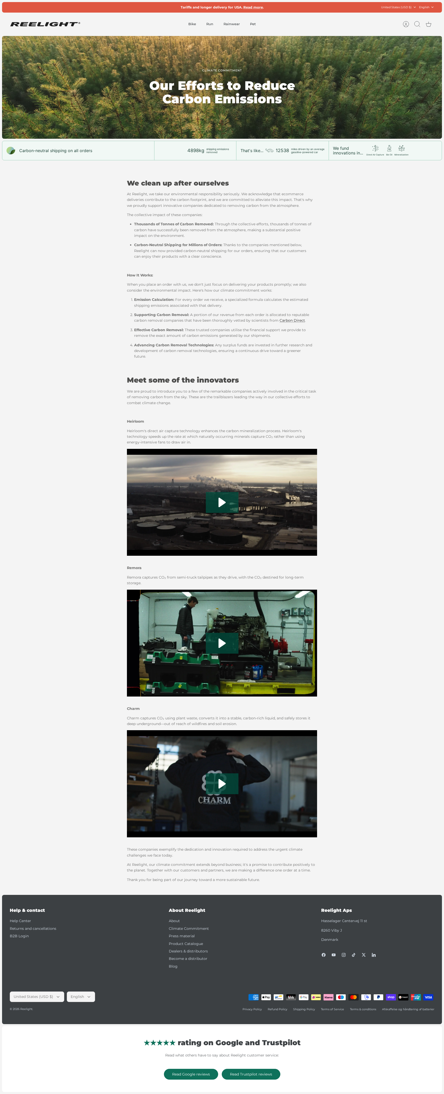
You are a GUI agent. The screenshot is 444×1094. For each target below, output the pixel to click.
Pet (253, 24)
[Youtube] (334, 954)
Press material (182, 936)
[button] (222, 502)
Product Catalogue (186, 943)
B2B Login (19, 936)
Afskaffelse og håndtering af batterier (408, 1009)
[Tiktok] (354, 954)
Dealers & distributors (188, 951)
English (424, 7)
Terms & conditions (363, 1009)
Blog (173, 966)
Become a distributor (188, 958)
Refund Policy (277, 1009)
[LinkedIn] (374, 954)
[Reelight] (45, 24)
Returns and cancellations (33, 928)
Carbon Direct (292, 320)
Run (209, 24)
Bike (192, 24)
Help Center (20, 921)
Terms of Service (332, 1009)
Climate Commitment (189, 928)
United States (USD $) (396, 7)
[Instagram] (344, 954)
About (174, 921)
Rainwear (232, 24)
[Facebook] (324, 954)
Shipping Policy (304, 1009)
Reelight (26, 1009)
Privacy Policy (252, 1009)
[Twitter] (364, 954)
